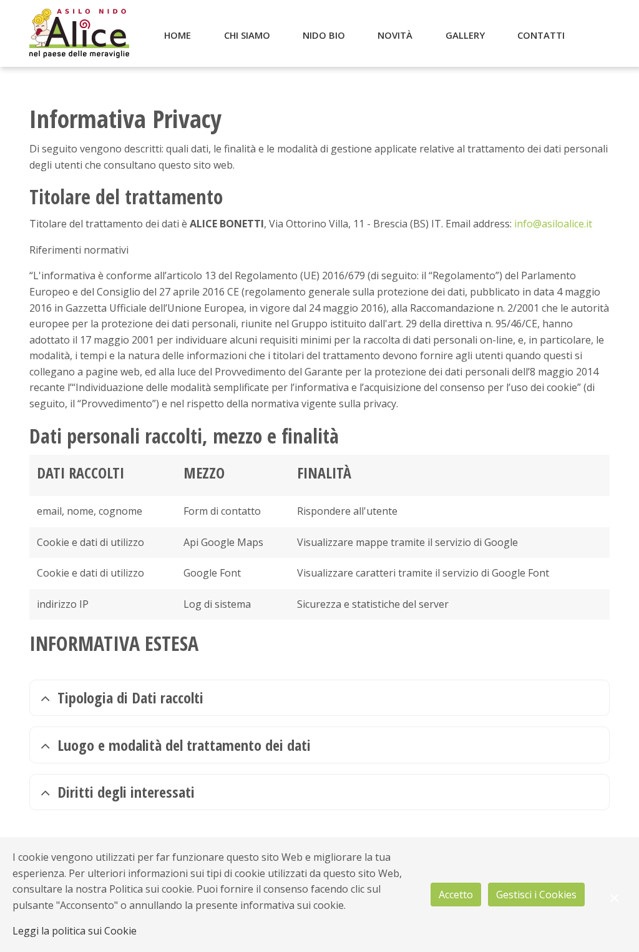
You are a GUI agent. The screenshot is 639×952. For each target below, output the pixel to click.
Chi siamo (247, 35)
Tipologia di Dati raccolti (130, 697)
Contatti (541, 35)
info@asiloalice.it (553, 224)
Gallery (465, 35)
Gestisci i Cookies (536, 894)
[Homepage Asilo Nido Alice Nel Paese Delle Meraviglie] (79, 34)
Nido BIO (324, 35)
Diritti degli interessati (126, 791)
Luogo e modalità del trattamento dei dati (184, 745)
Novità (395, 35)
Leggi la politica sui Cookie (74, 931)
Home (177, 35)
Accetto (456, 894)
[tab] (319, 698)
